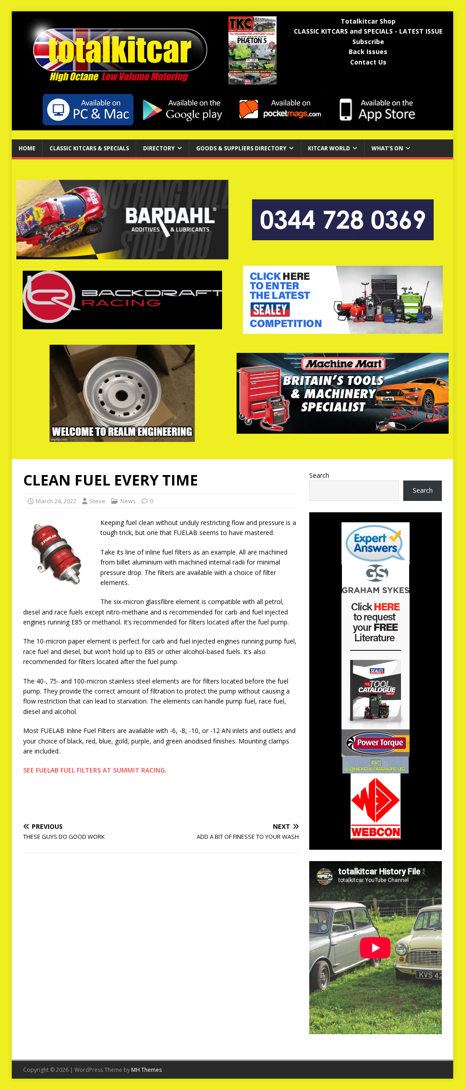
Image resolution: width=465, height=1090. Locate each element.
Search (319, 475)
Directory (159, 148)
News (128, 501)
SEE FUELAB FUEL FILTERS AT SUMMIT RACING (94, 770)
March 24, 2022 (56, 501)
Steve (97, 501)
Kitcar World (329, 148)
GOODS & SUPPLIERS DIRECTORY (241, 148)
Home (27, 148)
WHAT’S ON (387, 148)
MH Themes (146, 1070)
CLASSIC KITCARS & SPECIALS (89, 148)
